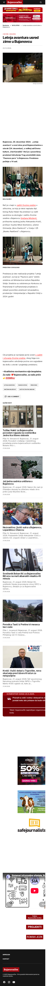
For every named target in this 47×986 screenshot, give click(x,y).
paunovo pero (22, 385)
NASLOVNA (16, 25)
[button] (4, 2)
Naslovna (6, 25)
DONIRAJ (10, 378)
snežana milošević (10, 389)
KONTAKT (6, 959)
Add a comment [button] (13, 396)
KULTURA (6, 34)
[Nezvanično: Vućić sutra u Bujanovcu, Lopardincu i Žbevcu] (23, 514)
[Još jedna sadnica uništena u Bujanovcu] (23, 467)
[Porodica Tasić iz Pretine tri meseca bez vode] (23, 611)
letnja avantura (9, 385)
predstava (34, 385)
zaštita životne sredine (27, 389)
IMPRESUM (6, 954)
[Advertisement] (23, 112)
